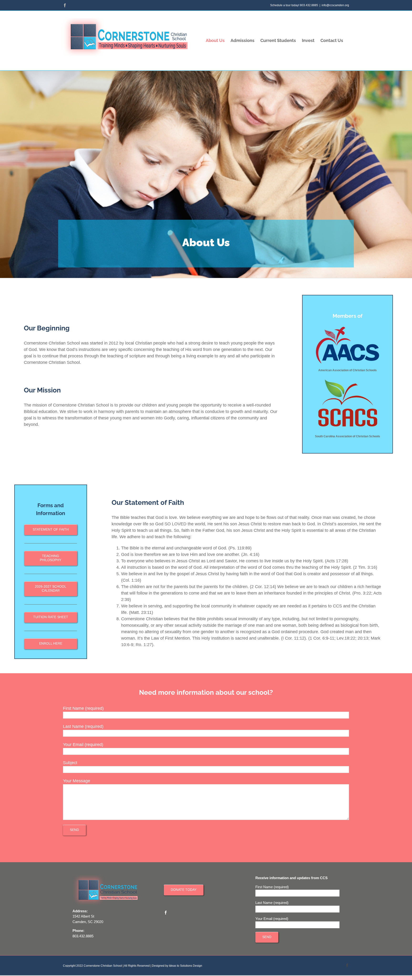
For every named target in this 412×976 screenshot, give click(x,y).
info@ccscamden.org (335, 5)
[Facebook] (166, 912)
